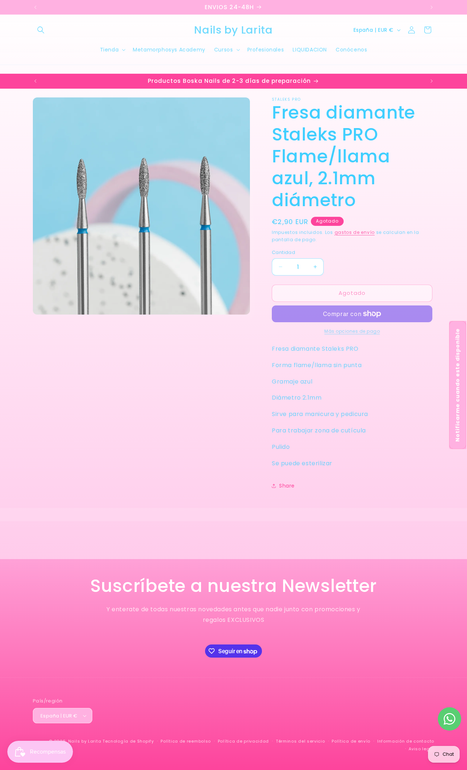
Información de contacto (405, 741)
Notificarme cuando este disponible (457, 385)
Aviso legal (421, 749)
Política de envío (351, 741)
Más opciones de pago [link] (352, 331)
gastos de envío (355, 232)
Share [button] (287, 485)
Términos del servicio (300, 741)
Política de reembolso (186, 741)
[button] (41, 30)
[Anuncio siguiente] (432, 7)
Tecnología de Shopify (128, 741)
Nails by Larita (84, 741)
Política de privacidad (243, 741)
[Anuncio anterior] (35, 7)
